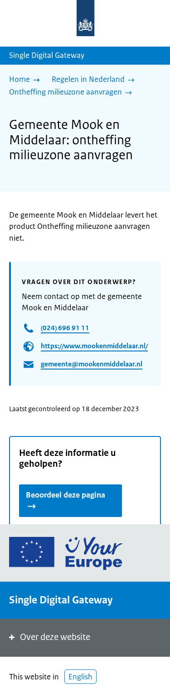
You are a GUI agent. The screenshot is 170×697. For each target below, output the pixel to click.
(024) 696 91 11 (65, 327)
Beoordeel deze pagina (65, 495)
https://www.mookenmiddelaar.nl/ (94, 345)
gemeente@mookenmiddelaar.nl (91, 364)
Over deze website (55, 637)
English (80, 677)
